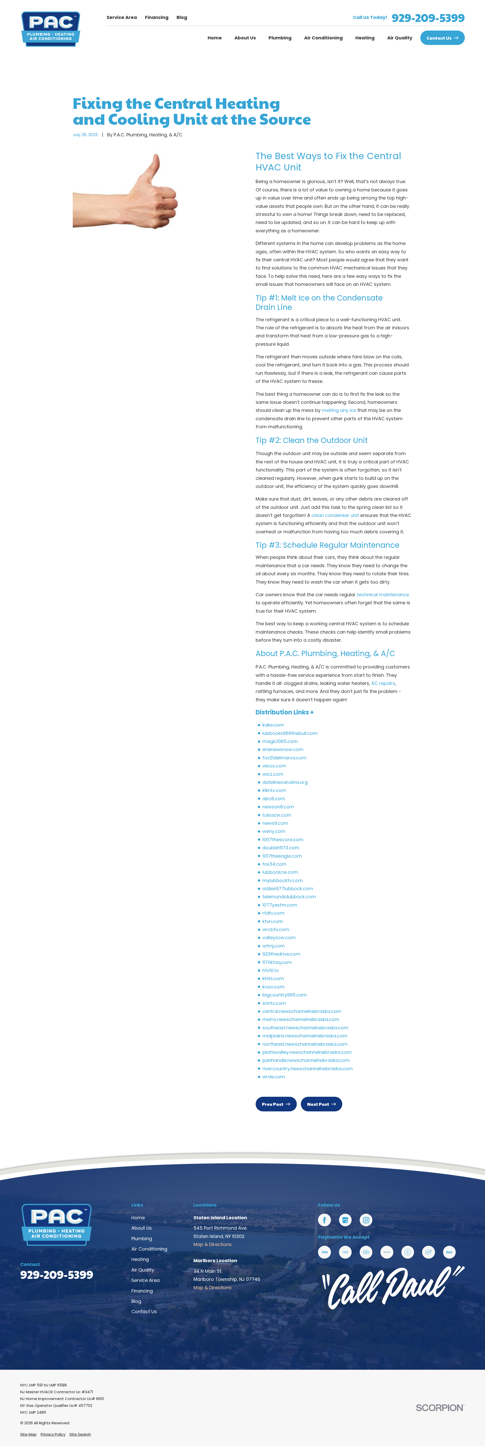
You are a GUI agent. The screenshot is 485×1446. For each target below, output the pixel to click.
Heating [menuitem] (365, 38)
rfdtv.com (273, 913)
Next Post (318, 1104)
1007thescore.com (282, 839)
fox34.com (274, 864)
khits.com (273, 978)
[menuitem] (28, 1434)
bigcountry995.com (284, 995)
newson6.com (278, 807)
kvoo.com (273, 987)
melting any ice (339, 410)
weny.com (273, 831)
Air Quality (142, 1270)
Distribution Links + (285, 712)
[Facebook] (324, 1220)
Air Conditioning (149, 1249)
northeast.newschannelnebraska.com (305, 1044)
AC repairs (383, 683)
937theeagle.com (282, 856)
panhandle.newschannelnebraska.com (306, 1060)
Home (138, 1217)
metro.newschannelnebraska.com (300, 1019)
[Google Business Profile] (345, 1220)
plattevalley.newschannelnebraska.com (307, 1052)
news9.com (275, 823)
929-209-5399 (428, 17)
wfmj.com (273, 946)
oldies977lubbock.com (287, 888)
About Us (141, 1228)
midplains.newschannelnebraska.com (304, 1036)
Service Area (122, 17)
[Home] (50, 29)
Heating (140, 1259)
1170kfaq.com (277, 962)
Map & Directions (212, 1244)
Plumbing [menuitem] (280, 38)
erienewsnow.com (282, 749)
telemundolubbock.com (289, 896)
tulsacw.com (276, 815)
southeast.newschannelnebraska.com (305, 1028)
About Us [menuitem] (245, 38)
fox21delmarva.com (284, 758)
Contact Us (439, 38)
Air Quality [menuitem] (399, 38)
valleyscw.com (279, 937)
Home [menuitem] (215, 38)
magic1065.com (280, 741)
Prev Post (272, 1104)
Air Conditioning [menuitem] (323, 38)
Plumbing (141, 1238)
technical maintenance (383, 594)
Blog (182, 17)
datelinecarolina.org (285, 782)
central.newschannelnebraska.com (301, 1011)
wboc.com (274, 766)
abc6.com (273, 798)
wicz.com (272, 774)
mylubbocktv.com (282, 880)
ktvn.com (272, 921)
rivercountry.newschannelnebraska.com (307, 1068)
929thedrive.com (281, 954)
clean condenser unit (335, 515)
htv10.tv (270, 970)
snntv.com (274, 1003)
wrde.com (273, 1077)
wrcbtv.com (275, 929)
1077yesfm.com (279, 905)
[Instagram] (366, 1220)
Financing (156, 17)
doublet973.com (280, 847)
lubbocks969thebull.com (290, 733)
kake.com (273, 725)
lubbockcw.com (280, 872)
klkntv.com (274, 790)
